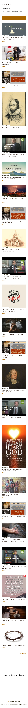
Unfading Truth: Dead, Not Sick (13, 600)
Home (3, 11)
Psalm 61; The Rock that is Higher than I (11, 222)
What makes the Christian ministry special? (11, 250)
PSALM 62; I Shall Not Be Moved (12, 85)
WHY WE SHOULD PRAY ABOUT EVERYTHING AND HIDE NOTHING (13, 540)
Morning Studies (7, 4)
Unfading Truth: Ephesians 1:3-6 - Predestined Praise (13, 310)
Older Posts (22, 653)
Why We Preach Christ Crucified (13, 646)
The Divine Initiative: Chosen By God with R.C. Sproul (13, 155)
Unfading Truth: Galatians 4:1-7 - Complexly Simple (14, 178)
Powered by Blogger (15, 701)
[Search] (25, 2)
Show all (22, 18)
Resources (15, 11)
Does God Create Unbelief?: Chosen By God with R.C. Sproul (13, 277)
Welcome (8, 11)
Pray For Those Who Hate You (12, 335)
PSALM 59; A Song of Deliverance (13, 517)
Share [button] (3, 41)
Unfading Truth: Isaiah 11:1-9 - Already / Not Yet (12, 38)
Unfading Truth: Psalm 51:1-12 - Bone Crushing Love (13, 470)
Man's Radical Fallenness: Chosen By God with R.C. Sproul (13, 418)
